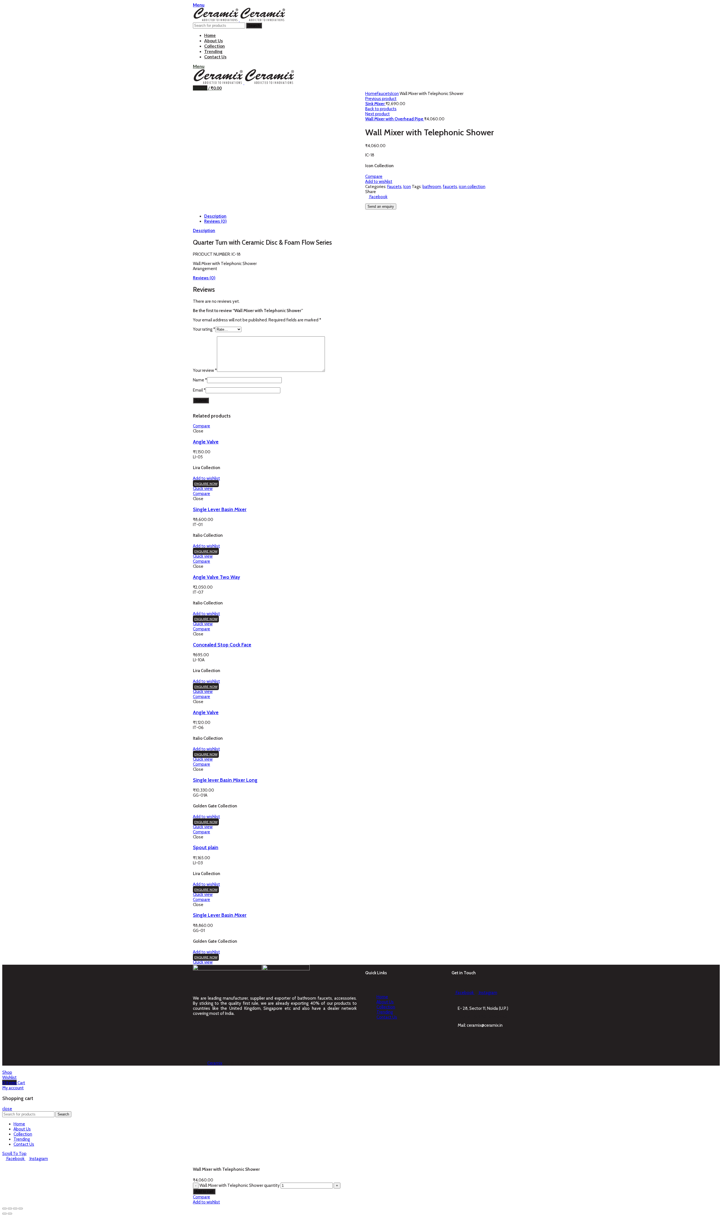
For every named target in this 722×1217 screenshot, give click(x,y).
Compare (373, 176)
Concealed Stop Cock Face (222, 645)
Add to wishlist (378, 181)
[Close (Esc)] (4, 1208)
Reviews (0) (215, 221)
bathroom (431, 186)
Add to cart (204, 1191)
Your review (205, 370)
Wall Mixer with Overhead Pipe (394, 119)
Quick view (203, 488)
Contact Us (387, 1017)
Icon (395, 93)
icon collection (472, 186)
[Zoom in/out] (20, 1208)
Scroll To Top (14, 1153)
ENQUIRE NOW (205, 484)
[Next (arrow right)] (10, 1213)
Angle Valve (206, 442)
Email (199, 390)
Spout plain (205, 847)
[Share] (10, 1208)
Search (254, 25)
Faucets (384, 93)
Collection (386, 1007)
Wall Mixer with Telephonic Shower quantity (239, 1185)
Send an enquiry (380, 206)
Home (371, 93)
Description (215, 216)
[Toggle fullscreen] (15, 1208)
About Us (385, 1001)
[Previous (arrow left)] (4, 1213)
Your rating (204, 329)
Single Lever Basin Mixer (219, 509)
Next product (377, 113)
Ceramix (214, 1063)
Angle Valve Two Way (216, 577)
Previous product (381, 98)
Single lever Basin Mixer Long (225, 780)
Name (200, 380)
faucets (450, 186)
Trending (385, 1012)
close (7, 1108)
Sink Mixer (375, 103)
